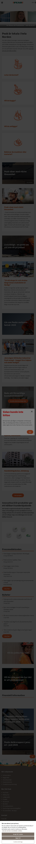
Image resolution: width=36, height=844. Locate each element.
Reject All (18, 838)
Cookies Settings (18, 842)
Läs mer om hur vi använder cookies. (12, 831)
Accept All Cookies (18, 834)
